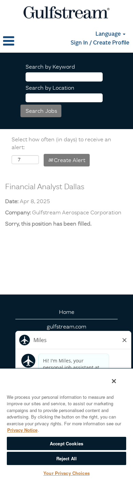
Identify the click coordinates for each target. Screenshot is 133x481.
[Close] (113, 381)
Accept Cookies (66, 443)
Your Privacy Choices (66, 473)
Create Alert (69, 160)
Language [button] (108, 34)
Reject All (66, 458)
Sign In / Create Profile (100, 43)
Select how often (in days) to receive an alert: (61, 143)
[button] (22, 41)
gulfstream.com (66, 326)
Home (66, 311)
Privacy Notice (22, 430)
